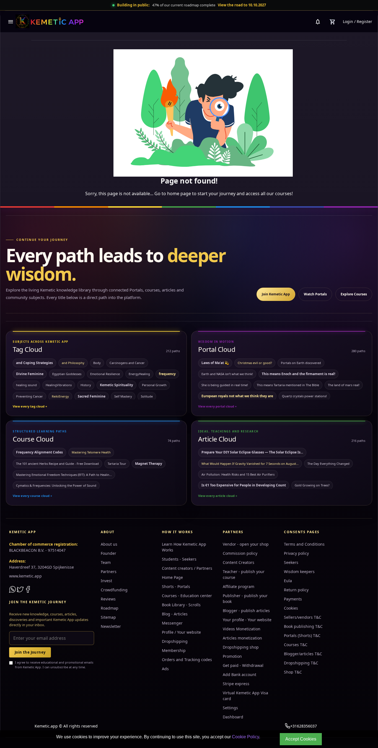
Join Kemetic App (276, 294)
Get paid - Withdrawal (243, 665)
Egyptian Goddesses (66, 374)
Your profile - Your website (247, 619)
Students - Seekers (179, 559)
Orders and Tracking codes (187, 659)
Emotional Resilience (105, 374)
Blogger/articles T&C (303, 653)
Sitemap (108, 617)
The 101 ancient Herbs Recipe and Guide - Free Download (57, 463)
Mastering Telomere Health (91, 452)
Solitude (147, 396)
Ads (165, 668)
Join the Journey (30, 652)
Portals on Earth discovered (301, 363)
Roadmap (109, 608)
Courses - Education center (187, 595)
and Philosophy (73, 363)
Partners (108, 571)
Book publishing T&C (303, 626)
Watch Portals (315, 294)
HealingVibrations (59, 385)
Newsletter (111, 626)
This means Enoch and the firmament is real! (298, 374)
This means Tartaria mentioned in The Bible (288, 385)
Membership (174, 650)
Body (97, 363)
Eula (288, 580)
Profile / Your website (181, 632)
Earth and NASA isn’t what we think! (227, 374)
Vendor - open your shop (246, 544)
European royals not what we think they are (237, 396)
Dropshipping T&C (301, 663)
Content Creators (238, 562)
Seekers (291, 562)
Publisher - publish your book (245, 598)
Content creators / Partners (187, 568)
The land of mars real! (343, 385)
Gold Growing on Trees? (312, 485)
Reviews (108, 599)
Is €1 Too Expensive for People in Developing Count (243, 485)
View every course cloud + (32, 496)
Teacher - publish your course (244, 574)
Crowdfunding (114, 589)
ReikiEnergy (60, 396)
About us (109, 544)
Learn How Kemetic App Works (184, 547)
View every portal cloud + (217, 406)
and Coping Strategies (34, 362)
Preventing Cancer (29, 396)
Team (106, 562)
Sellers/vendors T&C (302, 617)
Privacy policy (296, 553)
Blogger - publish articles (246, 610)
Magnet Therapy (148, 463)
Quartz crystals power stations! (304, 396)
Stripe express (236, 683)
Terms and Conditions (304, 544)
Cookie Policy (245, 736)
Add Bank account (239, 674)
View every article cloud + (217, 496)
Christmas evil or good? (255, 363)
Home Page (172, 577)
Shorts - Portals (176, 586)
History (86, 385)
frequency (167, 374)
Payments (293, 599)
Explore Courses (354, 294)
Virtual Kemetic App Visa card (245, 695)
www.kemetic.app (25, 576)
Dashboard (233, 716)
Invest (106, 580)
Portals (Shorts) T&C (302, 635)
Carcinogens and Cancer (127, 363)
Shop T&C (293, 672)
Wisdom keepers (299, 571)
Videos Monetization (241, 628)
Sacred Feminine (91, 396)
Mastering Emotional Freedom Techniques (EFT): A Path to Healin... (64, 475)
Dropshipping (175, 641)
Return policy (296, 589)
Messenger (172, 623)
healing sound (26, 385)
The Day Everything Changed (328, 463)
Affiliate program (238, 586)
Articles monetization (242, 638)
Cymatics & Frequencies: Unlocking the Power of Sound (56, 485)
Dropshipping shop (241, 647)
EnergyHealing (139, 374)
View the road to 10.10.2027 (242, 4)
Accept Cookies (300, 739)
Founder (108, 553)
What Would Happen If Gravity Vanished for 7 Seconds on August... (250, 463)
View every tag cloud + (30, 406)
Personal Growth (154, 385)
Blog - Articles (175, 614)
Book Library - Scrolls (181, 604)
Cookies (291, 608)
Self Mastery (123, 396)
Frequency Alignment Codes (39, 452)
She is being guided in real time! (224, 385)
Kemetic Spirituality (116, 385)
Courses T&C (295, 644)
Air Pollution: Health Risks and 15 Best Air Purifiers (238, 474)
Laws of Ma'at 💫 (215, 362)
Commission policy (240, 553)
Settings (230, 707)
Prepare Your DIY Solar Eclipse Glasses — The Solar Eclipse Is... (252, 452)
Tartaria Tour (117, 463)
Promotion (232, 656)
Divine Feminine (29, 374)
